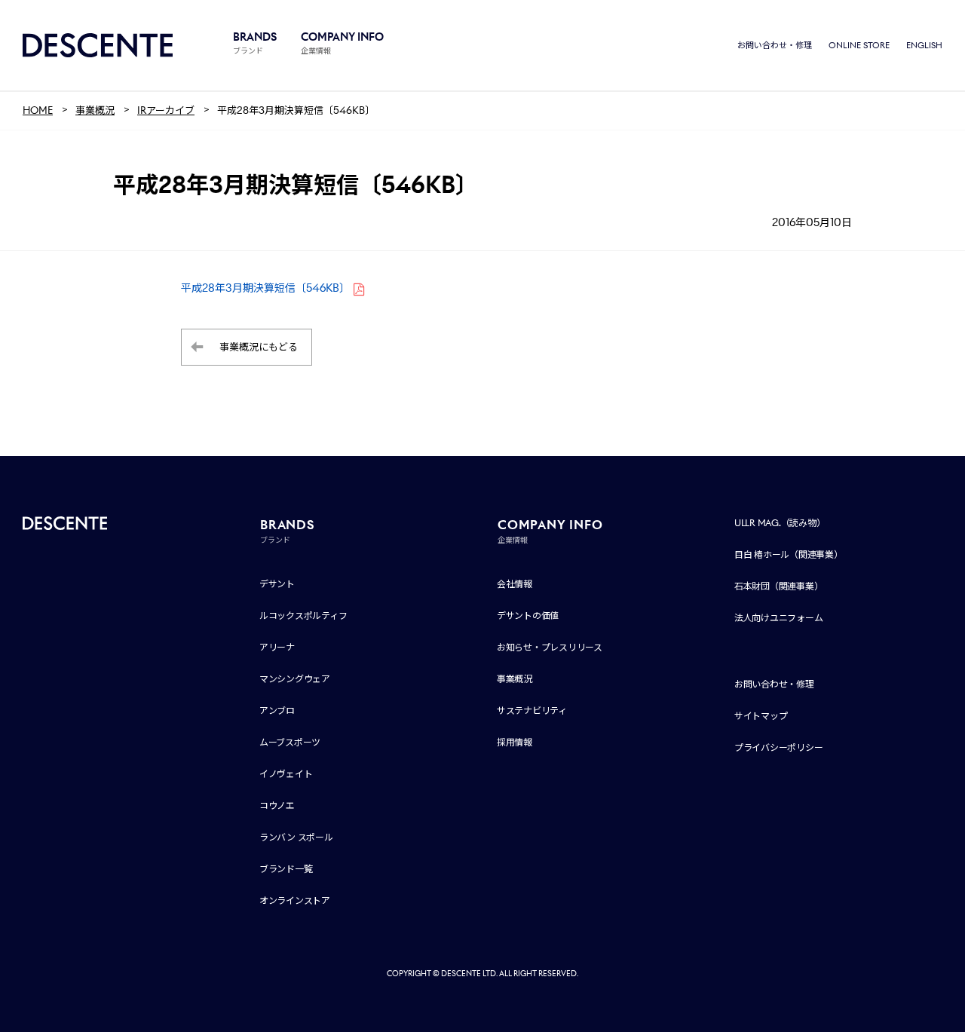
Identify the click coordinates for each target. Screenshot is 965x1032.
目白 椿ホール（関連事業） (788, 554)
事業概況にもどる (258, 347)
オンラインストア (294, 900)
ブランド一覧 (286, 868)
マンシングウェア (294, 678)
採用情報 (514, 742)
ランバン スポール (296, 837)
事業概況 (514, 678)
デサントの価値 (528, 615)
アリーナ (277, 647)
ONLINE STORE (859, 45)
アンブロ (277, 710)
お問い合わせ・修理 (774, 45)
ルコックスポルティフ (303, 615)
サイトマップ (761, 715)
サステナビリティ (532, 710)
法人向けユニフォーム (778, 617)
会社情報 (514, 583)
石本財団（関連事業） (778, 586)
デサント (277, 583)
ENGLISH (924, 45)
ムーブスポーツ (289, 742)
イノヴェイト (286, 773)
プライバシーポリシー (778, 747)
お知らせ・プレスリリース (549, 647)
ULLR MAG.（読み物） (780, 522)
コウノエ (277, 805)
